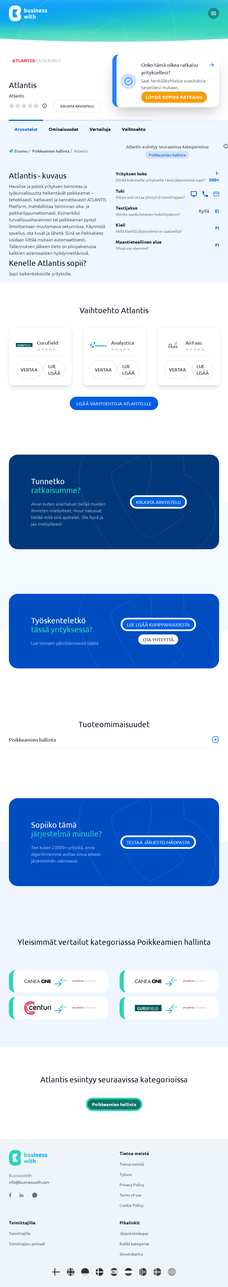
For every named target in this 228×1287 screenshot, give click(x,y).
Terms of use (131, 1194)
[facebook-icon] (10, 1195)
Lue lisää (54, 369)
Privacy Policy (132, 1184)
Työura (126, 1174)
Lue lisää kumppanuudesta (158, 624)
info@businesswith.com (29, 1182)
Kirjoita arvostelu (77, 106)
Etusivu (21, 150)
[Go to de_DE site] (85, 1272)
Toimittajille (20, 1233)
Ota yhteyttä (158, 639)
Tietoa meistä (132, 1163)
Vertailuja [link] (100, 129)
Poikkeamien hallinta (50, 150)
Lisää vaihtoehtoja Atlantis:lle (114, 403)
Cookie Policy (131, 1205)
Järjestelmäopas (134, 1233)
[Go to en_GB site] (71, 1272)
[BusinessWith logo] (28, 13)
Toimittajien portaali (27, 1243)
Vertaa (29, 369)
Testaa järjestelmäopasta (158, 842)
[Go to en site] (172, 1272)
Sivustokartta (131, 1253)
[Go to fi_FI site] (56, 1272)
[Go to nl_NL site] (128, 1272)
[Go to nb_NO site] (143, 1272)
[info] (44, 106)
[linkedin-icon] (21, 1195)
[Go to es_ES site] (114, 1272)
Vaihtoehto (134, 129)
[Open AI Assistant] (34, 1195)
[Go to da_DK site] (99, 1272)
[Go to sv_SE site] (157, 1272)
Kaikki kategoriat (134, 1243)
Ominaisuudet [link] (63, 129)
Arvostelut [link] (26, 129)
